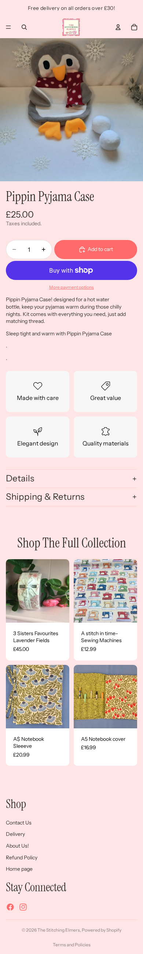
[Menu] (8, 27)
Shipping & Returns (45, 496)
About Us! (17, 845)
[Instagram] (23, 907)
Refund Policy (21, 857)
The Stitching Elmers (58, 930)
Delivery (15, 834)
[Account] (118, 27)
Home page (19, 869)
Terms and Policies (72, 944)
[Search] (24, 27)
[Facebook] (10, 907)
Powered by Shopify (101, 930)
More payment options (71, 287)
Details (20, 478)
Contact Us (19, 822)
